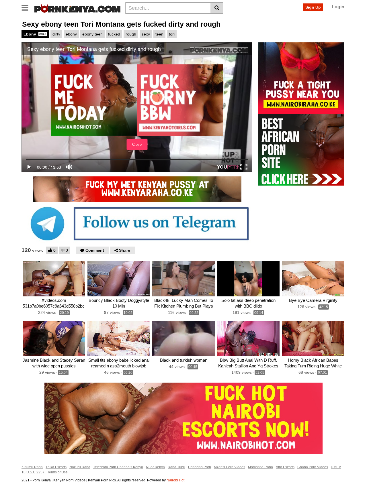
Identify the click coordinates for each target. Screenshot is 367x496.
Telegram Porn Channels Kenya (118, 467)
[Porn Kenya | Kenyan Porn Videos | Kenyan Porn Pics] (77, 8)
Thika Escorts (56, 467)
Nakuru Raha (79, 467)
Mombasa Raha (260, 467)
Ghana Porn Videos (312, 467)
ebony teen (92, 34)
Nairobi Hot (175, 480)
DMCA (336, 467)
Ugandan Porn (199, 467)
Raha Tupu (176, 467)
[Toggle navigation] (27, 7)
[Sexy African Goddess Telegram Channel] (137, 223)
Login (338, 6)
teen (159, 34)
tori (172, 34)
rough (131, 34)
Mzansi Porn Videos (229, 467)
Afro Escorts (285, 467)
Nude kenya (155, 467)
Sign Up (313, 7)
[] (216, 8)
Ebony (35, 34)
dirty (56, 34)
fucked (114, 34)
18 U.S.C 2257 (33, 472)
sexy (146, 34)
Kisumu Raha (32, 467)
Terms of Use (57, 472)
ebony (71, 34)
